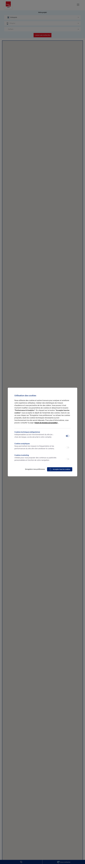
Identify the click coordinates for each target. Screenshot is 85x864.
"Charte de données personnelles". (46, 423)
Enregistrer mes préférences (35, 469)
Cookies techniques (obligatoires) (34, 434)
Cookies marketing (35, 457)
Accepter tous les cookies (61, 469)
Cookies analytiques (34, 446)
